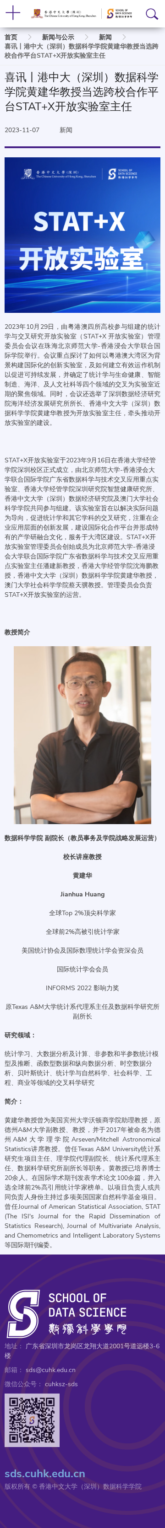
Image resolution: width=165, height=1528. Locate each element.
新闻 (105, 37)
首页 (11, 37)
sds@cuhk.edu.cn (51, 1370)
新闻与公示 (58, 37)
